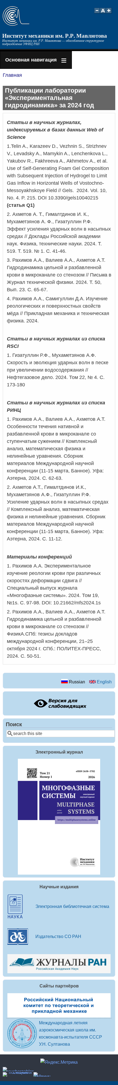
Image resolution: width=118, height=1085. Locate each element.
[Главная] (16, 24)
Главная (12, 75)
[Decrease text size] (97, 13)
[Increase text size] (109, 13)
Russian (76, 681)
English (104, 681)
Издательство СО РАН (58, 936)
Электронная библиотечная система (72, 906)
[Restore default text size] (103, 13)
